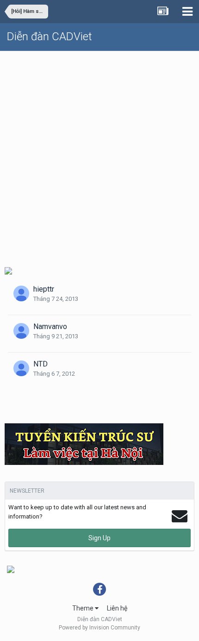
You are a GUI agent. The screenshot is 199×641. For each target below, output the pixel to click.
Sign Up (99, 538)
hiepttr (43, 289)
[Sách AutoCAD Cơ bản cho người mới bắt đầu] (8, 270)
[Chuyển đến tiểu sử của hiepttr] (21, 293)
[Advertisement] (99, 155)
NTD (40, 364)
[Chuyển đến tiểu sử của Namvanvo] (21, 331)
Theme (83, 608)
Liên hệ (117, 608)
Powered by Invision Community (99, 627)
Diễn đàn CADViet (49, 36)
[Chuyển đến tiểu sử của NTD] (21, 368)
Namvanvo (50, 326)
